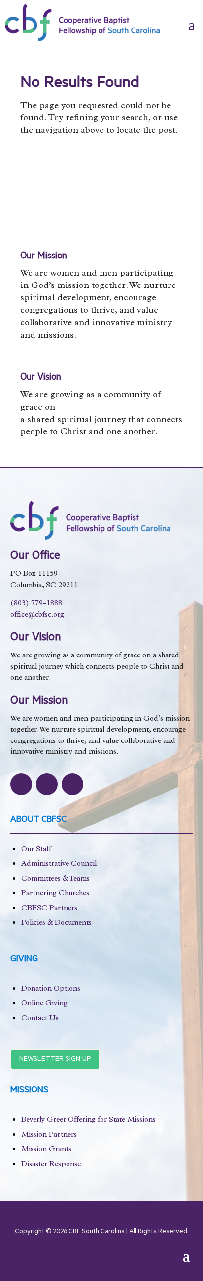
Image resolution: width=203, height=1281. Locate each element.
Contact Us (40, 1019)
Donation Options (50, 989)
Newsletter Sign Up (55, 1060)
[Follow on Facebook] (21, 784)
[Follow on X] (47, 784)
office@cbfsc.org (37, 615)
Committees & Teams (55, 879)
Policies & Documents (56, 923)
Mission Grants (46, 1150)
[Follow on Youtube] (72, 784)
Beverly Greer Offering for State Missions (88, 1120)
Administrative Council (59, 864)
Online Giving (44, 1004)
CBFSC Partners (49, 908)
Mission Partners (49, 1135)
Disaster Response (51, 1164)
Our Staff (36, 850)
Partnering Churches (55, 894)
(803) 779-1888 (36, 604)
